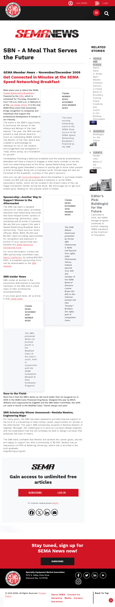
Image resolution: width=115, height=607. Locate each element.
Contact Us (73, 594)
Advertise (56, 598)
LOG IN (62, 492)
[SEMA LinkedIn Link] (95, 575)
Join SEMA (81, 3)
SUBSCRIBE (35, 492)
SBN (21, 96)
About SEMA (58, 594)
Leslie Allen (17, 299)
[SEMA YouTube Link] (103, 575)
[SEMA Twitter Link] (86, 575)
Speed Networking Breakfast (18, 93)
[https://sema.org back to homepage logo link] (108, 13)
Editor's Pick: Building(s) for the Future (99, 203)
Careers (78, 598)
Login (105, 3)
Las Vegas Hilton (18, 105)
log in (55, 503)
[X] (39, 512)
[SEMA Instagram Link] (78, 581)
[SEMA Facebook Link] (78, 575)
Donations (57, 601)
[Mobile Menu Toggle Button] (96, 12)
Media (68, 598)
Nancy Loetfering (12, 257)
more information (31, 177)
